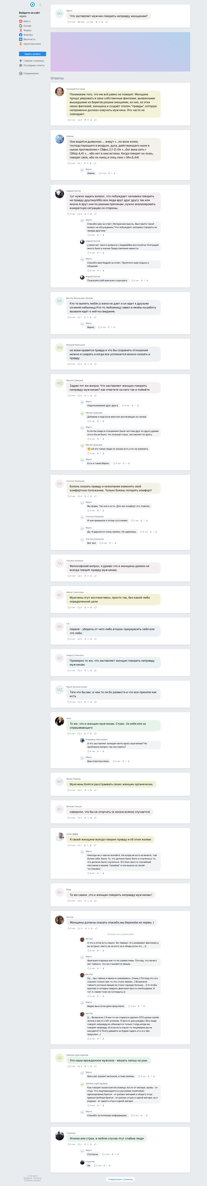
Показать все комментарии (120, 934)
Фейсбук (28, 34)
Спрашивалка (31, 73)
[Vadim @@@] (60, 836)
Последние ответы (34, 65)
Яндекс (28, 30)
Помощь (38, 1178)
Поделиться (106, 21)
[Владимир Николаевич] (83, 740)
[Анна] (60, 721)
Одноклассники (32, 43)
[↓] (101, 22)
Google (27, 25)
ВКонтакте (29, 39)
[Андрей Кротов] (60, 193)
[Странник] (60, 1135)
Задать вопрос (32, 54)
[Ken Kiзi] (60, 919)
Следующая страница (120, 1179)
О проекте (33, 1176)
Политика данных (32, 1180)
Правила (28, 1178)
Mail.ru (27, 21)
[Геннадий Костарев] (60, 91)
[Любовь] (60, 139)
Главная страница (34, 60)
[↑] (96, 22)
